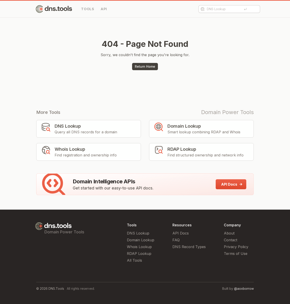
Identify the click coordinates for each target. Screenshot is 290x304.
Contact (230, 240)
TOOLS (87, 9)
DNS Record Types (189, 246)
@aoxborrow (244, 288)
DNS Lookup (138, 233)
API (104, 9)
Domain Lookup (140, 240)
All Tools (134, 260)
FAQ (176, 240)
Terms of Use (235, 253)
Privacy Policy (236, 246)
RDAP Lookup (139, 253)
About (229, 233)
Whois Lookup (139, 246)
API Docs (180, 233)
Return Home (145, 66)
